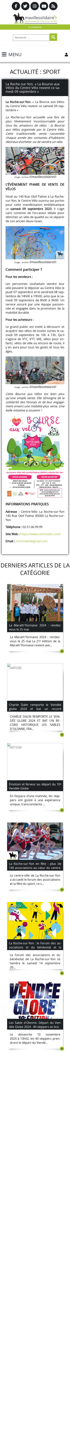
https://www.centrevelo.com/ (40, 534)
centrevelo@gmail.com (31, 541)
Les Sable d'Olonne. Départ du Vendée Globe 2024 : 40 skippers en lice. (35, 1025)
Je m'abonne (35, 27)
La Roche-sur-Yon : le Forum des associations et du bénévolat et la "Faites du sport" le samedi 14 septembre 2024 (35, 949)
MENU (14, 54)
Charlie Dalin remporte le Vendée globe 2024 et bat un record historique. (35, 709)
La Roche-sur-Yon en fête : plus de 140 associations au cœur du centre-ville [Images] (35, 868)
